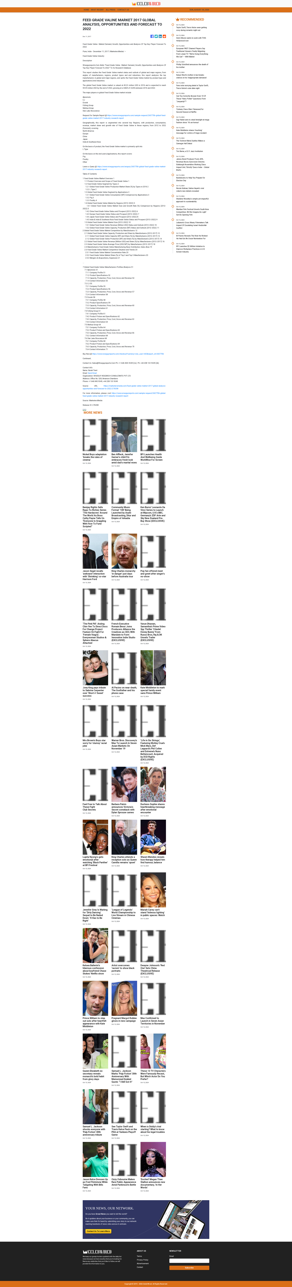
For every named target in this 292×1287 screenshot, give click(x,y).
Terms (139, 1256)
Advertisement (143, 1263)
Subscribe (189, 1268)
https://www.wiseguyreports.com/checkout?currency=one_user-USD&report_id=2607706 (128, 354)
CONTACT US (123, 10)
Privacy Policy (142, 1260)
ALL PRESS (110, 10)
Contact (140, 1267)
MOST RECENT (97, 10)
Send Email (92, 373)
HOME (86, 10)
